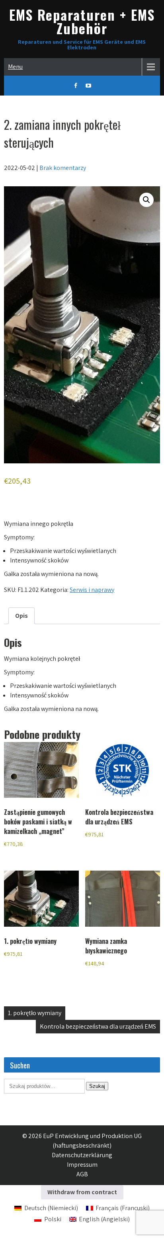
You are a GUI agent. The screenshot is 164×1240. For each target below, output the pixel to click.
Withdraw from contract (82, 1192)
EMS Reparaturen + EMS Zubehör (82, 21)
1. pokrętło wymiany (34, 1013)
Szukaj (97, 1086)
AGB (82, 1174)
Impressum (82, 1164)
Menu (15, 66)
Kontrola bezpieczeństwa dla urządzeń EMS (98, 1026)
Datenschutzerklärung (82, 1155)
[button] (146, 200)
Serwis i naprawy (92, 590)
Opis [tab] (21, 615)
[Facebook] (75, 86)
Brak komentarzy (62, 168)
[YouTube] (88, 86)
